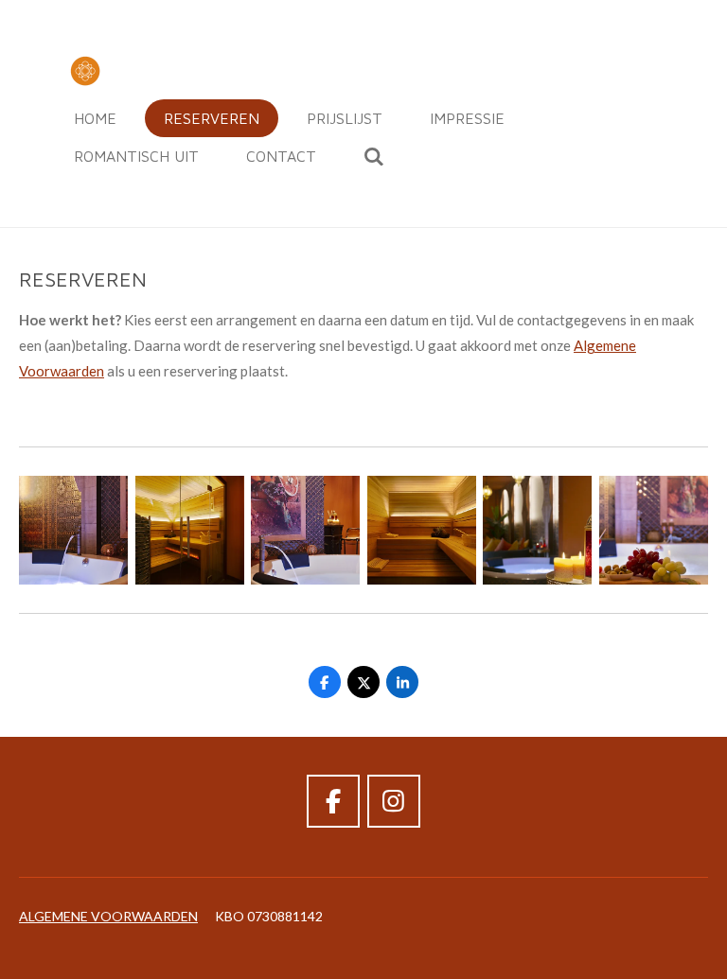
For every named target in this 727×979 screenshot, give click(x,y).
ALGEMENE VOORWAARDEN (108, 916)
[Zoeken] (374, 156)
